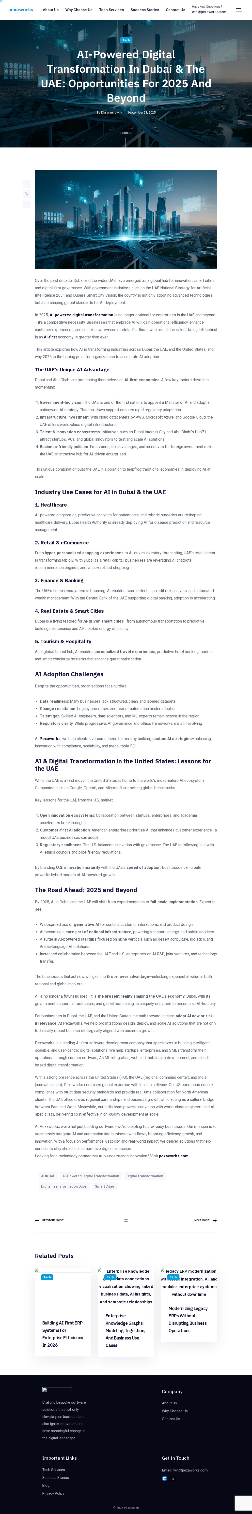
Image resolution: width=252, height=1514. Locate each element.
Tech (126, 40)
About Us (51, 10)
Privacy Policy (53, 1493)
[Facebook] (27, 184)
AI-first (50, 337)
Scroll (126, 133)
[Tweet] (27, 194)
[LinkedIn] (27, 204)
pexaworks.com (173, 1156)
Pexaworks (50, 738)
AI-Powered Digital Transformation (91, 1176)
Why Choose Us (78, 10)
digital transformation (144, 1176)
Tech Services (111, 10)
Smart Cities (105, 1186)
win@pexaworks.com (209, 12)
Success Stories (145, 10)
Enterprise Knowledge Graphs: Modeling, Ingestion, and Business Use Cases (125, 1330)
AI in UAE (48, 1176)
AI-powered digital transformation (82, 315)
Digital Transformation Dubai (64, 1186)
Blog (45, 1485)
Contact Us (175, 10)
